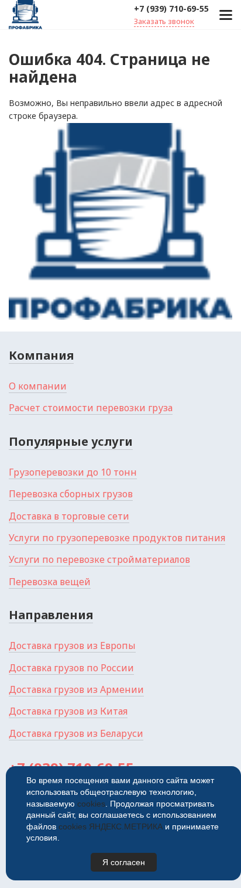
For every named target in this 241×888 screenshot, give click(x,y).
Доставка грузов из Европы (72, 645)
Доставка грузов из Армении (76, 689)
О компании (38, 386)
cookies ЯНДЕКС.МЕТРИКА (110, 826)
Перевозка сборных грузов (71, 493)
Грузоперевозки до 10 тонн (73, 472)
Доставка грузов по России (71, 667)
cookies (91, 803)
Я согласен (123, 862)
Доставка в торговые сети (69, 516)
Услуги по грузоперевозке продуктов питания (117, 537)
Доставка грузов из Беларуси (76, 733)
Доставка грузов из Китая (68, 711)
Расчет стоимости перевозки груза (91, 407)
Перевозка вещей (50, 581)
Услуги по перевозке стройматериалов (99, 559)
